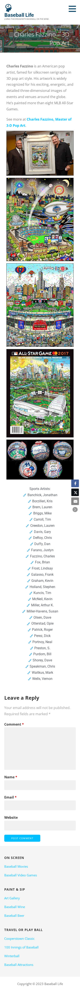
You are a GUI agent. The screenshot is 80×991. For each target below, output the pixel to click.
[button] (74, 8)
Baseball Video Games (20, 875)
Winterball (11, 956)
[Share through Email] (75, 501)
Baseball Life (19, 14)
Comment (14, 724)
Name (10, 777)
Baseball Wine (14, 907)
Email (10, 797)
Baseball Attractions (18, 965)
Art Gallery (12, 898)
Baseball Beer (14, 915)
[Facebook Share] (75, 483)
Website (11, 817)
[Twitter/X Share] (75, 492)
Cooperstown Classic (19, 938)
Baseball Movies (16, 866)
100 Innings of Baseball (21, 947)
